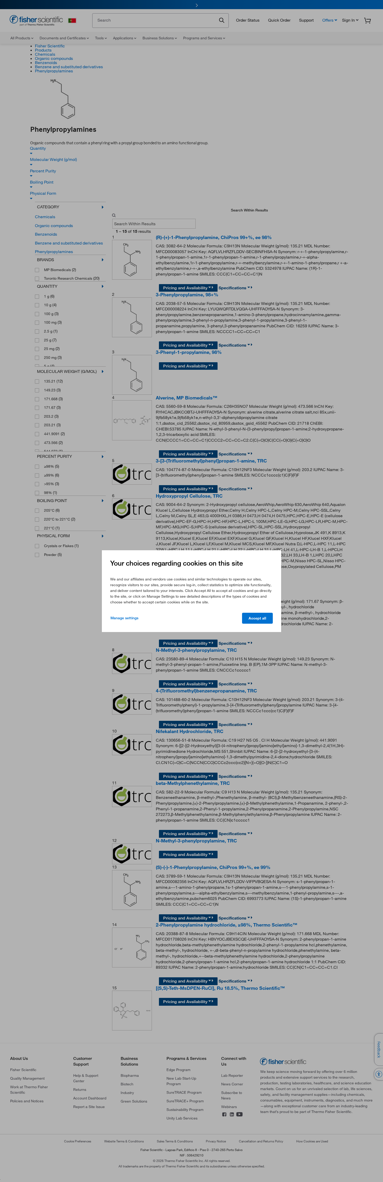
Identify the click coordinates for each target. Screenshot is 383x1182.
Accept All (257, 618)
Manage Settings (124, 618)
